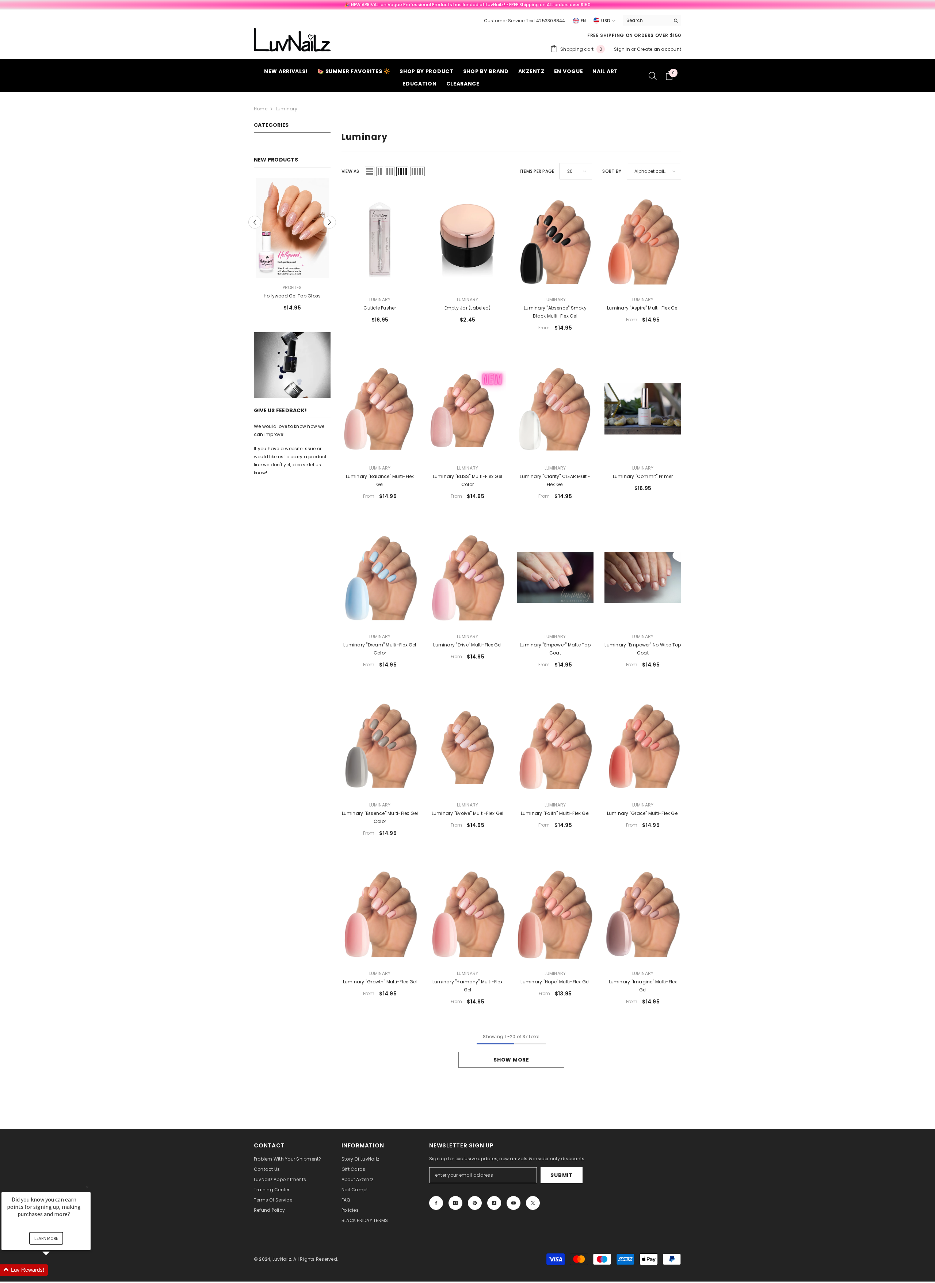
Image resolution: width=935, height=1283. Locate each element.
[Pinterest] (475, 1203)
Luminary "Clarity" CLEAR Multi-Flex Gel (555, 480)
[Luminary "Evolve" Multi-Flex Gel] (467, 746)
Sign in (622, 49)
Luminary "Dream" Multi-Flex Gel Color (379, 649)
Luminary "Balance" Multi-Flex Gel (380, 480)
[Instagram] (455, 1203)
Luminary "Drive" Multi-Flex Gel (467, 645)
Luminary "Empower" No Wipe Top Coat (642, 649)
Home (260, 109)
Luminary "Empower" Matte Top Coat (555, 649)
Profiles (292, 287)
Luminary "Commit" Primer (643, 476)
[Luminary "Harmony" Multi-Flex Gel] (467, 914)
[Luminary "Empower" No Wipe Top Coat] (642, 577)
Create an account (659, 49)
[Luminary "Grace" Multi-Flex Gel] (642, 746)
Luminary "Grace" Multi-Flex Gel (643, 813)
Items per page (537, 171)
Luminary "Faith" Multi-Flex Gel (555, 813)
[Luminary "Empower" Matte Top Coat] (555, 577)
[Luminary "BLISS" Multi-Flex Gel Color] (467, 409)
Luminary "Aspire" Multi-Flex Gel (643, 308)
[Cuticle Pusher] (379, 240)
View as (350, 171)
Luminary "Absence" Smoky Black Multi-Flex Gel (555, 312)
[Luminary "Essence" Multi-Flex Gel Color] (379, 746)
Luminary (286, 109)
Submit (561, 1175)
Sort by (611, 171)
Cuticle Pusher (379, 308)
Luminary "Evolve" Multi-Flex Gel (468, 813)
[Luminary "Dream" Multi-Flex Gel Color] (379, 577)
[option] (292, 247)
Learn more (46, 1238)
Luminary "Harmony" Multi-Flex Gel (467, 986)
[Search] (652, 20)
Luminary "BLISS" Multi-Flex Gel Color (467, 480)
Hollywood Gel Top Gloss (292, 296)
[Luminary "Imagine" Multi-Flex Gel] (642, 914)
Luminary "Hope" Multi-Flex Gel (554, 982)
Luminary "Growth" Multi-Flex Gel (380, 982)
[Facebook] (436, 1203)
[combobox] (646, 20)
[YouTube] (513, 1203)
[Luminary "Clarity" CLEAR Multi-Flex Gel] (555, 409)
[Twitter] (533, 1203)
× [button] (87, 1187)
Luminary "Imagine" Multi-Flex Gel (643, 986)
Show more (511, 1059)
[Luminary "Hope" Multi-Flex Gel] (555, 914)
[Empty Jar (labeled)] (467, 240)
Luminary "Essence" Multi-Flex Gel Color (380, 817)
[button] (254, 222)
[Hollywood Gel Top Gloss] (292, 228)
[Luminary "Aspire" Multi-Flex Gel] (642, 240)
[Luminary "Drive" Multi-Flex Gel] (467, 577)
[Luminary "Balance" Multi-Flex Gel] (379, 409)
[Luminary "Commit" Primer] (642, 409)
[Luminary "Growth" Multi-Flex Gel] (379, 914)
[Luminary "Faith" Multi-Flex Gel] (555, 746)
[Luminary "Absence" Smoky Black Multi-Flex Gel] (555, 240)
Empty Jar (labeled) (467, 308)
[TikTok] (494, 1203)
